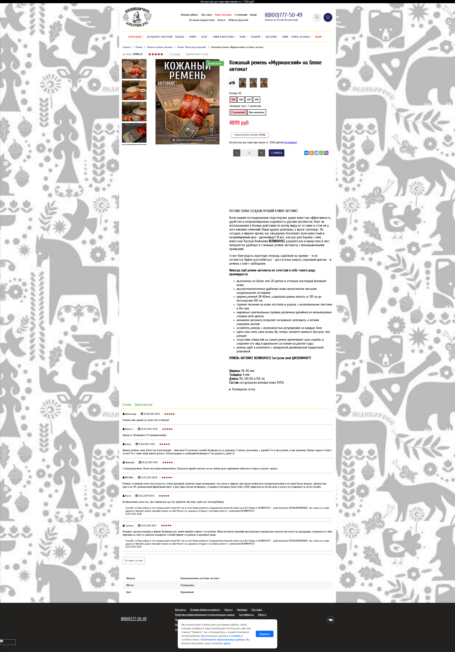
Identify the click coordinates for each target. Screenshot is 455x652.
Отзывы (127, 404)
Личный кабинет (190, 14)
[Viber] (326, 153)
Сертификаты (246, 614)
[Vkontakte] (330, 619)
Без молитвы (256, 112)
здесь (227, 643)
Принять (264, 633)
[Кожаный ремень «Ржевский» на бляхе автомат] (253, 83)
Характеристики (143, 404)
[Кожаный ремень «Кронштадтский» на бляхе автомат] (243, 83)
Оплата (221, 20)
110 (233, 99)
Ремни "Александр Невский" (191, 47)
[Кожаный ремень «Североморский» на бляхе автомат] (264, 83)
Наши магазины (223, 14)
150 (256, 99)
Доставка (206, 14)
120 (241, 99)
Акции (253, 14)
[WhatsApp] (321, 153)
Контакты (180, 609)
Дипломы (242, 609)
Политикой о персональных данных (223, 639)
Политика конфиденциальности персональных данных (205, 614)
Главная (127, 47)
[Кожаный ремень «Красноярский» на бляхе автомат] (232, 83)
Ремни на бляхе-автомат (160, 47)
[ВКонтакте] (306, 153)
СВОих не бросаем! (238, 20)
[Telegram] (316, 153)
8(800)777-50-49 (283, 15)
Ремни (139, 47)
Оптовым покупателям (202, 20)
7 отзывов (174, 54)
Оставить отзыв (134, 560)
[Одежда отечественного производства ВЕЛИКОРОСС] (137, 26)
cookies (236, 635)
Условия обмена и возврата (205, 609)
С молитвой (238, 112)
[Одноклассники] (311, 153)
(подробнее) (290, 142)
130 (249, 99)
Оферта (262, 614)
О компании (241, 14)
